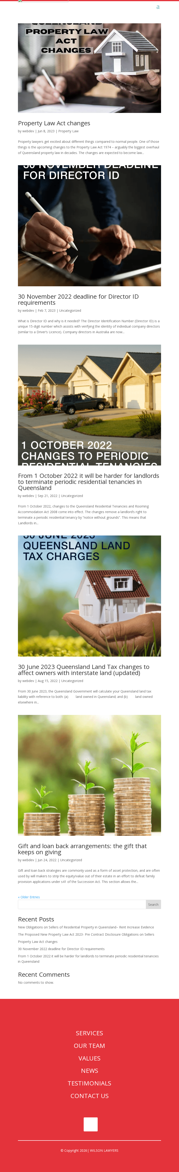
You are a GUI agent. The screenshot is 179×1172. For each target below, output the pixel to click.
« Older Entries (29, 897)
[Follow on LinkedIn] (91, 1124)
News (89, 1070)
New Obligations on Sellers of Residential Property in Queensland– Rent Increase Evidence (86, 927)
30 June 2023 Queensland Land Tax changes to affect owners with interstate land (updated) (83, 669)
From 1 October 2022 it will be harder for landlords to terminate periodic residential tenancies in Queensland (88, 481)
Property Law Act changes (54, 123)
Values (89, 1058)
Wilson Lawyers (104, 1150)
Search (153, 904)
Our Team (89, 1045)
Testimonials (89, 1083)
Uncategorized (70, 310)
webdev (28, 131)
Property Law (68, 131)
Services (89, 1033)
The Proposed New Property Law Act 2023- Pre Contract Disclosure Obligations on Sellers (86, 934)
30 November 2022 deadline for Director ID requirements (78, 299)
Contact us (89, 1096)
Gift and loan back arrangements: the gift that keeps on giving (82, 849)
